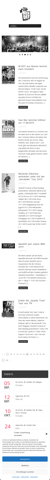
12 (17, 354)
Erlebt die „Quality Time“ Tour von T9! (31, 302)
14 (24, 354)
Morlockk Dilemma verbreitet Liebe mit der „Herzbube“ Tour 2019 (31, 176)
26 (7, 360)
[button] (46, 434)
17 (34, 354)
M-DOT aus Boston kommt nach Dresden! (32, 67)
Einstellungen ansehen (25, 472)
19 (40, 354)
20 (43, 354)
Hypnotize (19, 396)
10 (11, 354)
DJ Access (19, 382)
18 (37, 354)
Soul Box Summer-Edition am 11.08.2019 (31, 121)
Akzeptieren (25, 459)
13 (20, 354)
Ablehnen (25, 465)
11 (14, 354)
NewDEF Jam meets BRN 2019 (31, 245)
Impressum (16, 477)
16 (31, 354)
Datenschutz (25, 477)
